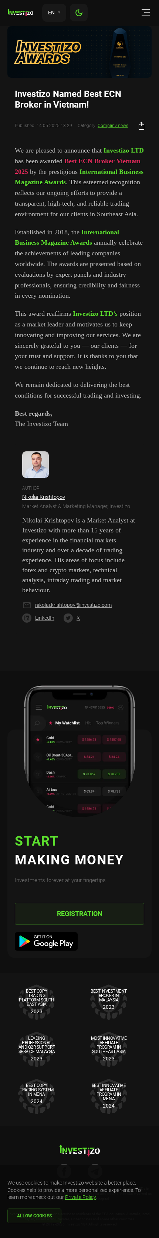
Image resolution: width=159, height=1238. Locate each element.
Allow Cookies (34, 1215)
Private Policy (80, 1197)
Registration (79, 913)
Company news (113, 125)
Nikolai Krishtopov (43, 497)
